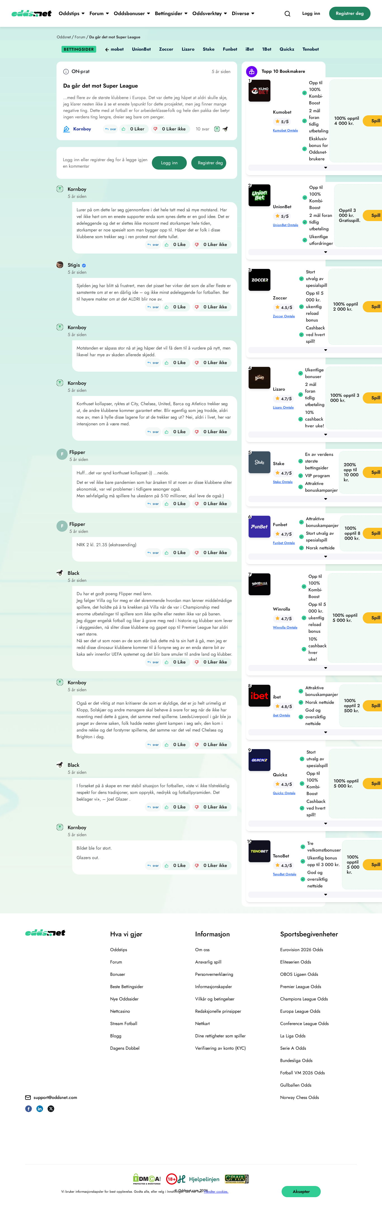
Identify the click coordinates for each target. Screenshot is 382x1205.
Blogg (115, 1036)
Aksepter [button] (301, 1191)
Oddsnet (64, 37)
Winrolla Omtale (285, 627)
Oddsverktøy (207, 13)
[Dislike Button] (155, 129)
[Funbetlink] (260, 526)
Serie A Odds (293, 1048)
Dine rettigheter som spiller (220, 1036)
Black (73, 573)
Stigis (74, 265)
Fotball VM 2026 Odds (302, 1073)
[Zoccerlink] (260, 279)
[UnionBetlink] (260, 195)
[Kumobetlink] (260, 90)
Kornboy (82, 129)
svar (113, 129)
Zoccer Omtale (284, 316)
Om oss (202, 949)
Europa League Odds (300, 1011)
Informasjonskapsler (213, 986)
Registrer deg (350, 13)
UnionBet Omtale (285, 225)
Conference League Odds (304, 1023)
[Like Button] (123, 129)
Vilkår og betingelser (214, 999)
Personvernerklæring (214, 974)
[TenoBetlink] (260, 851)
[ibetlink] (260, 695)
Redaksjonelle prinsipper (218, 1011)
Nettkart (202, 1023)
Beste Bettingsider (126, 986)
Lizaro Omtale (283, 407)
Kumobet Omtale (285, 130)
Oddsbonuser (129, 13)
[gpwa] (237, 1178)
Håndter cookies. (216, 1191)
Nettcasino (120, 1011)
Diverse (240, 13)
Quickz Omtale (284, 793)
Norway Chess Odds (299, 1097)
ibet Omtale (281, 715)
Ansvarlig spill (208, 962)
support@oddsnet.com (55, 1097)
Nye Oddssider (124, 999)
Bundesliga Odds (296, 1060)
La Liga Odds (292, 1036)
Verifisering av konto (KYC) (220, 1048)
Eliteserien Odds (295, 962)
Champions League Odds (304, 999)
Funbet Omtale (284, 542)
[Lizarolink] (260, 377)
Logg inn (311, 13)
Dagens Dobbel (125, 1048)
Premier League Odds (300, 986)
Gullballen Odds (295, 1085)
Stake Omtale (283, 481)
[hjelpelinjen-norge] (198, 1179)
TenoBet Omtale (284, 874)
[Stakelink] (260, 462)
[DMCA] (147, 1179)
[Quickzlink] (260, 759)
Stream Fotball (123, 1023)
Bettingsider (168, 13)
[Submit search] (287, 13)
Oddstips (69, 13)
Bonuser (117, 974)
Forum (96, 13)
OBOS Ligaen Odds (299, 974)
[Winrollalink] (260, 584)
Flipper (77, 452)
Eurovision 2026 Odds (301, 949)
